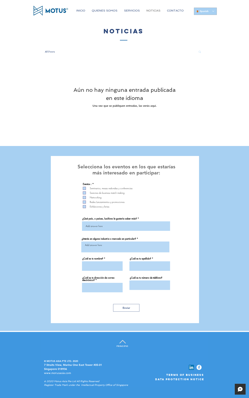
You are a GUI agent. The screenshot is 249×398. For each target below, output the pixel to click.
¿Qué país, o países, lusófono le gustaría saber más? (109, 218)
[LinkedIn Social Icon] (191, 367)
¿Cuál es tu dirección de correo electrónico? (98, 279)
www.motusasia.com (57, 373)
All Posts (50, 51)
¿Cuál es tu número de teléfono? (146, 278)
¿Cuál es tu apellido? (140, 258)
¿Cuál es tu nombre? (92, 258)
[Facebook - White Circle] (199, 367)
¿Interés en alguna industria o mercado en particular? (109, 239)
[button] (199, 52)
